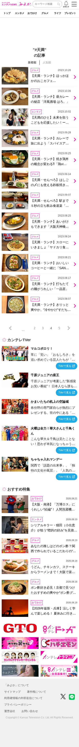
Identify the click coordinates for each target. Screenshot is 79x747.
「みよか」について (16, 685)
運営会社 (9, 711)
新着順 (32, 62)
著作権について (36, 691)
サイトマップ (12, 691)
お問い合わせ (29, 711)
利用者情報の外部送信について (23, 698)
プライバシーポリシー (18, 704)
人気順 (47, 62)
